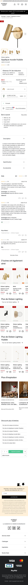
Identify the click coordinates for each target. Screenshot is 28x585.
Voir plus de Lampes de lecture (10, 425)
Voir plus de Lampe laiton (8, 443)
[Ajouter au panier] (10, 293)
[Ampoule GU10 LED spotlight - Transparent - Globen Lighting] (3, 96)
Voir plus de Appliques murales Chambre (12, 428)
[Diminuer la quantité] (2, 451)
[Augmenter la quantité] (7, 451)
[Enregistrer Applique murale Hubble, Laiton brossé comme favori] (25, 451)
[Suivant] (25, 33)
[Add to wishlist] (7, 294)
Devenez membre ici (21, 73)
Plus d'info (24, 114)
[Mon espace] (14, 4)
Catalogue (5, 541)
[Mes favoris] (18, 4)
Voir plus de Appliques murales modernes (13, 437)
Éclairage (3, 16)
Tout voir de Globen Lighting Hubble (11, 342)
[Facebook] (9, 528)
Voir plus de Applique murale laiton (11, 434)
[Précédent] (2, 33)
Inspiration (5, 547)
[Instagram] (14, 528)
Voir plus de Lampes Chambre (10, 431)
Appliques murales (15, 16)
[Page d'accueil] (4, 4)
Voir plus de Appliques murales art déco (12, 440)
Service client (6, 535)
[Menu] (26, 4)
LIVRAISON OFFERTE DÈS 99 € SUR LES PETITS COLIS (15, 0)
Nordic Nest (5, 553)
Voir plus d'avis (14, 255)
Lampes (8, 16)
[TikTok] (18, 528)
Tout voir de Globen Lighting (9, 302)
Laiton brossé (5, 455)
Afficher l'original (15, 233)
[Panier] (22, 4)
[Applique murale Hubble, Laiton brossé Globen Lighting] (14, 34)
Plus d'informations (20, 108)
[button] (5, 65)
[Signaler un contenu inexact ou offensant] (26, 198)
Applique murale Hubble (7, 17)
